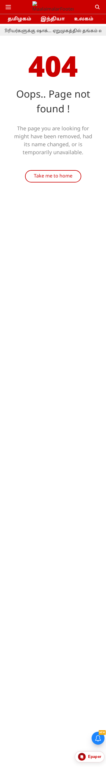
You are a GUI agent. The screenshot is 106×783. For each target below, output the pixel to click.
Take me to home (53, 176)
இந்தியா (53, 19)
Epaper (94, 756)
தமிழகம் (19, 19)
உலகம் (83, 19)
